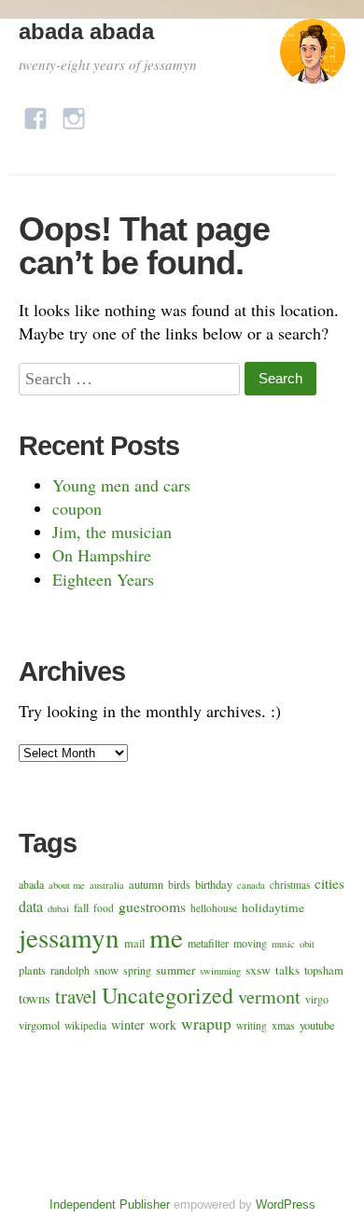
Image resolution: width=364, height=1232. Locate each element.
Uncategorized (167, 995)
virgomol (39, 1025)
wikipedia (85, 1025)
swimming (220, 970)
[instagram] (74, 113)
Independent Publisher (109, 1204)
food (103, 908)
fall (81, 908)
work (162, 1024)
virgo (317, 998)
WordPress (285, 1204)
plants (32, 970)
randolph (70, 969)
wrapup (206, 1023)
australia (107, 885)
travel (76, 996)
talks (287, 970)
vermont (269, 996)
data (31, 906)
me (166, 937)
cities (329, 883)
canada (251, 885)
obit (307, 943)
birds (179, 884)
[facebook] (35, 113)
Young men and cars (121, 485)
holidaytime (273, 907)
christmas (290, 885)
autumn (146, 885)
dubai (58, 908)
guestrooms (152, 906)
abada (31, 884)
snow (106, 970)
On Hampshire (101, 555)
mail (134, 943)
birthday (213, 885)
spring (137, 969)
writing (251, 1025)
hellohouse (213, 908)
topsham (323, 970)
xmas (283, 1024)
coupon (77, 508)
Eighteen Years (103, 579)
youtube (317, 1025)
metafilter (208, 942)
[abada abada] (312, 60)
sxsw (258, 970)
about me (67, 885)
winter (128, 1024)
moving (250, 942)
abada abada (86, 31)
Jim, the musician (112, 531)
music (283, 943)
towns (34, 998)
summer (175, 970)
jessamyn (69, 937)
